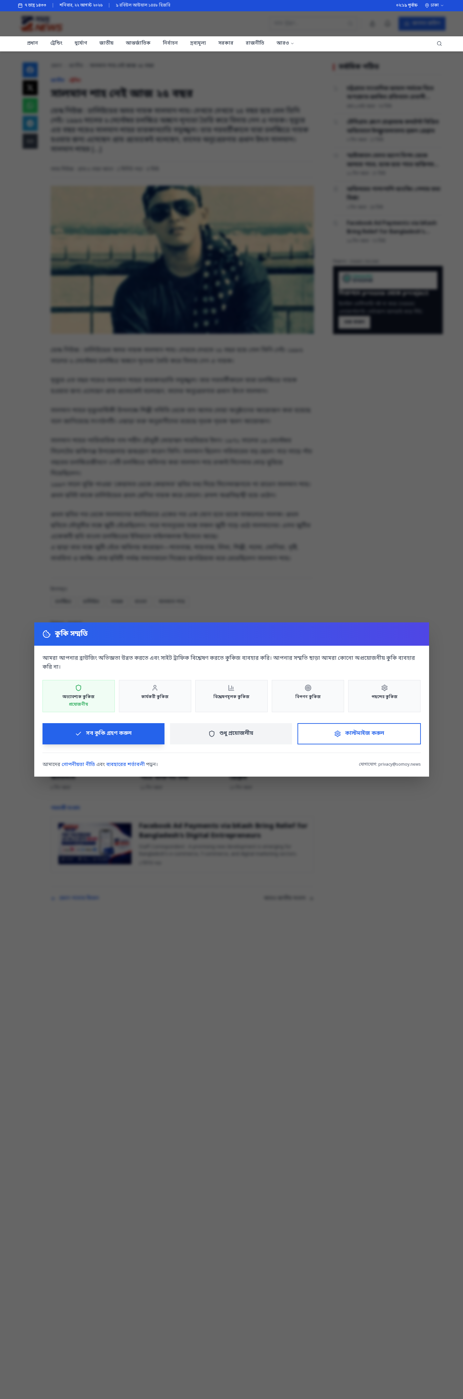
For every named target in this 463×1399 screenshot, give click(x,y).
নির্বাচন (170, 43)
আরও (283, 43)
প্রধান (32, 43)
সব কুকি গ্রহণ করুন (109, 733)
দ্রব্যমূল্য (198, 43)
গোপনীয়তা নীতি (78, 765)
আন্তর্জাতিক (138, 43)
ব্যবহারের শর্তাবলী (125, 765)
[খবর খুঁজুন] (439, 43)
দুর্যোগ (81, 43)
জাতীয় (106, 43)
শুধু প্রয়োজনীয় (236, 733)
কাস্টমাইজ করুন (364, 733)
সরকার (225, 43)
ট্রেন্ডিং (56, 43)
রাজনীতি (255, 43)
